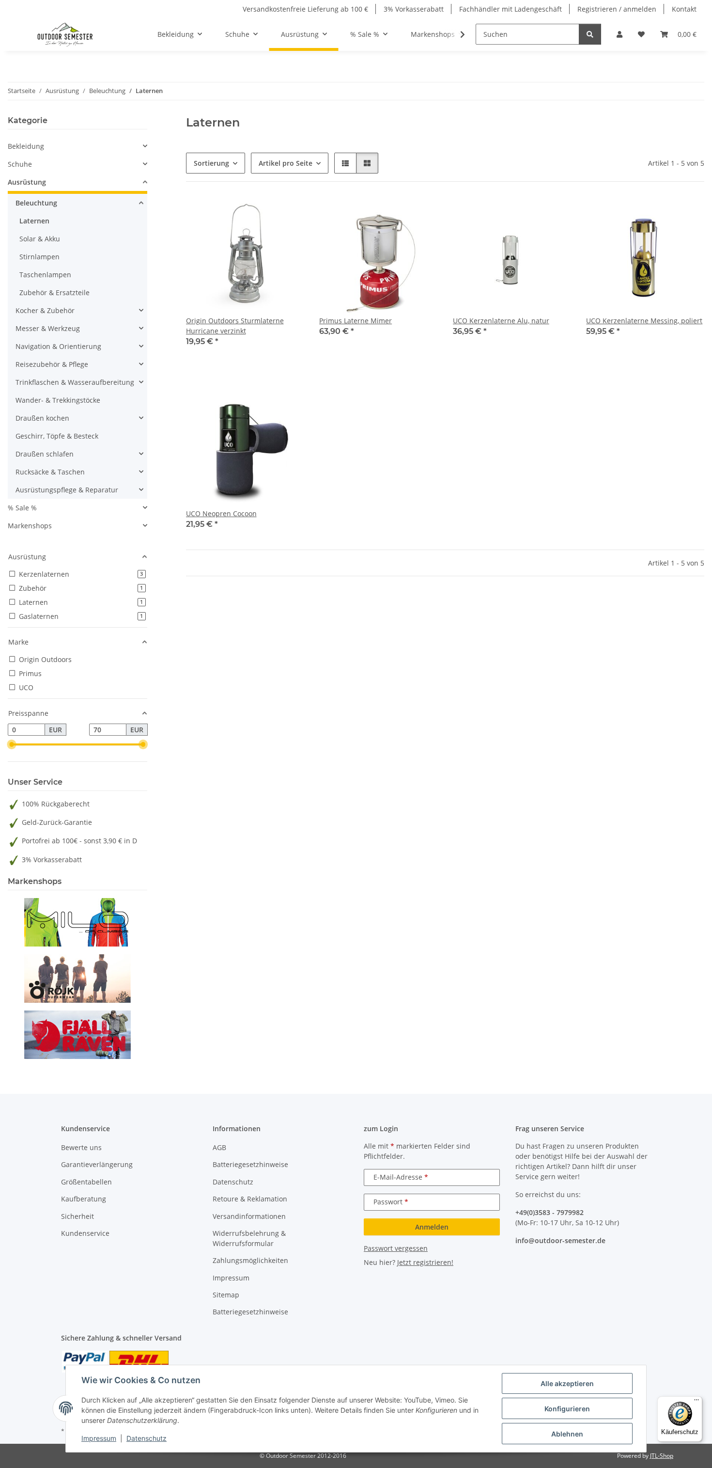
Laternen (34, 220)
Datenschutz (146, 1438)
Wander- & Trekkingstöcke (57, 400)
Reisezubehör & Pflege (51, 364)
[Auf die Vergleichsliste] (262, 213)
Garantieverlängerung (97, 1164)
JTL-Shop (661, 1456)
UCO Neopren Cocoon (221, 513)
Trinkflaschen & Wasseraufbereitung (74, 382)
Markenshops (30, 525)
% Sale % (22, 507)
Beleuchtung (36, 202)
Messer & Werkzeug (47, 328)
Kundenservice (85, 1233)
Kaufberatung (83, 1198)
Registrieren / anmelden (616, 9)
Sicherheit (77, 1216)
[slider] (11, 744)
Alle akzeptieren (567, 1383)
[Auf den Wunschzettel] (287, 213)
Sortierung (211, 163)
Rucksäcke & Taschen (50, 471)
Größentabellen (86, 1181)
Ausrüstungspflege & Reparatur (66, 489)
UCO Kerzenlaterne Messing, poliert (644, 320)
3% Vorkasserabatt (414, 9)
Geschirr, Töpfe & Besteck (56, 436)
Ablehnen (567, 1434)
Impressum (98, 1438)
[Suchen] (590, 34)
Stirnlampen (39, 256)
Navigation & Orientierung (58, 346)
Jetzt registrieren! (425, 1262)
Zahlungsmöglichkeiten (250, 1260)
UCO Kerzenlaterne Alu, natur (501, 320)
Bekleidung (26, 146)
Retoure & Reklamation (250, 1198)
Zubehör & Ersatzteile (54, 292)
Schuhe (20, 164)
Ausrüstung (27, 182)
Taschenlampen (45, 274)
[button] (619, 34)
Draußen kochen (42, 418)
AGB (219, 1147)
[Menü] (696, 1402)
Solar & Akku (39, 238)
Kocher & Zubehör (45, 310)
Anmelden (432, 1226)
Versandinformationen (249, 1216)
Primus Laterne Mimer (355, 320)
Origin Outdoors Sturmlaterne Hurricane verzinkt (235, 325)
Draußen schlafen (44, 453)
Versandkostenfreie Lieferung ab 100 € (305, 9)
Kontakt (684, 9)
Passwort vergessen (396, 1248)
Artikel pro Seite (285, 163)
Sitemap (226, 1294)
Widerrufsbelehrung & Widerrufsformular (249, 1238)
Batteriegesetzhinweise (250, 1164)
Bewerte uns (81, 1147)
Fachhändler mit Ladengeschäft (510, 9)
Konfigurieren (567, 1409)
